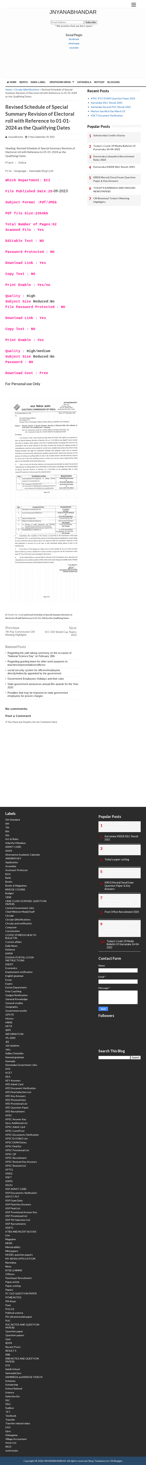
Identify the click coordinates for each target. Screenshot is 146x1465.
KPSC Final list (13, 1146)
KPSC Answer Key (15, 1119)
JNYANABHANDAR (73, 12)
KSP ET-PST (12, 1196)
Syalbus (9, 1407)
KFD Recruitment (15, 1111)
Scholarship (11, 1384)
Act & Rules (12, 838)
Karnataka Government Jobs (21, 1064)
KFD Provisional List (16, 1103)
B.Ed (7, 873)
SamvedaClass (13, 1373)
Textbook (10, 1415)
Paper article (12, 1281)
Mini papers (11, 1250)
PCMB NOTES (13, 1297)
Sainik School (12, 1369)
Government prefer (16, 1010)
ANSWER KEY (13, 858)
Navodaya (10, 1262)
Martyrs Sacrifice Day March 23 (108, 111)
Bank (8, 877)
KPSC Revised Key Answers (21, 1161)
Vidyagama (11, 1435)
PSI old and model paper (18, 1316)
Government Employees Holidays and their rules (35, 678)
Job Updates (12, 1045)
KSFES (9, 1181)
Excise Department (16, 987)
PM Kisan (10, 1301)
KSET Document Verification (107, 115)
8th (7, 831)
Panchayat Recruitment (18, 1277)
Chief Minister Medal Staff (20, 911)
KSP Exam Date (14, 1200)
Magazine (10, 1239)
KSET (8, 1177)
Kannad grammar (14, 1057)
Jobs (8, 1049)
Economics (11, 967)
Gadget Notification (16, 995)
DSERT (9, 964)
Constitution (12, 931)
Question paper (14, 1331)
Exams (8, 983)
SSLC (8, 1403)
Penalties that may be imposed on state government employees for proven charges (37, 694)
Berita (23, 82)
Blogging (113, 82)
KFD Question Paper (16, 1107)
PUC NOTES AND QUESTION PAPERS (22, 1326)
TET (7, 1411)
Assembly (10, 866)
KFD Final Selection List (18, 1092)
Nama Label (38, 82)
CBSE (8, 897)
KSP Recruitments (15, 1223)
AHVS (8, 850)
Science (9, 1392)
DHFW (9, 953)
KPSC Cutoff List (15, 1130)
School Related (13, 1388)
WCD (8, 1446)
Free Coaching (13, 991)
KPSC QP (10, 1154)
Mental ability (12, 1247)
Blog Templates (97, 1460)
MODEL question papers (19, 1254)
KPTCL (9, 1169)
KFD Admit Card (14, 1084)
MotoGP (99, 82)
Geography (11, 1006)
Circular (9, 915)
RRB (7, 1354)
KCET (8, 1072)
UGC (8, 1427)
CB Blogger (116, 1460)
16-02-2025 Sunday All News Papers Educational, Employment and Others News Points (118, 928)
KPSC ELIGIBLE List (16, 1138)
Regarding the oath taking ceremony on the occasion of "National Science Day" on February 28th (39, 654)
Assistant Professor (16, 870)
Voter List (10, 1442)
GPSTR (9, 1014)
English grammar (14, 975)
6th (7, 823)
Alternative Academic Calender (22, 854)
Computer (11, 927)
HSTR (8, 1026)
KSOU (8, 1185)
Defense (10, 949)
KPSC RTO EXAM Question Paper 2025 (113, 98)
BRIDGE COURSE (15, 889)
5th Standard (12, 819)
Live (7, 1235)
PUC (8, 1320)
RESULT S (10, 1350)
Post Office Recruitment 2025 (122, 911)
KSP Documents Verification (21, 1192)
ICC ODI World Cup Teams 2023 (61, 633)
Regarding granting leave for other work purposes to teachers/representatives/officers (37, 663)
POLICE (9, 1309)
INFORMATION (14, 1033)
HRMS (8, 1022)
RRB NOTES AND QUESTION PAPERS (22, 1360)
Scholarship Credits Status (109, 135)
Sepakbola (84, 82)
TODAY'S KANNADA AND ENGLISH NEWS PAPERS (114, 189)
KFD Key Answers (15, 1095)
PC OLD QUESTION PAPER (21, 1293)
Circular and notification (18, 923)
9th (7, 835)
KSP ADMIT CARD (16, 1188)
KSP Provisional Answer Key (21, 1212)
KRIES (8, 1173)
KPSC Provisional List (17, 1150)
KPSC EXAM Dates (16, 1142)
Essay (8, 979)
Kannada (10, 1061)
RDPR (8, 1343)
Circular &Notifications (26, 89)
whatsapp (73, 43)
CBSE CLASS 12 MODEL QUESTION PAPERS (25, 902)
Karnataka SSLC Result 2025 (106, 102)
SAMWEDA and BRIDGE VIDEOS (24, 1376)
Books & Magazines (16, 885)
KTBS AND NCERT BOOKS (20, 1231)
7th (7, 827)
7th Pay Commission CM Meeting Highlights (20, 633)
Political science (14, 1312)
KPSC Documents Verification (22, 1134)
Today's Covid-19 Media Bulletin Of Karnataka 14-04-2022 (114, 147)
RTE (7, 1365)
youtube (74, 47)
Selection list (12, 1396)
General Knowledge (16, 999)
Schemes (10, 1380)
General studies (14, 1003)
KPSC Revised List (15, 1165)
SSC (7, 1400)
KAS (7, 1068)
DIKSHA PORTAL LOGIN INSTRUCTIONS (19, 959)
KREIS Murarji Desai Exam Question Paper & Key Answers (114, 179)
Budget (9, 893)
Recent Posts (13, 1346)
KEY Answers (13, 1080)
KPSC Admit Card (15, 1126)
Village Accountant (16, 1438)
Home (13, 82)
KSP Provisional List (16, 1215)
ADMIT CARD (13, 846)
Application (11, 862)
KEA (7, 1076)
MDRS (8, 1243)
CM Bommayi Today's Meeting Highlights (111, 200)
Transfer (10, 1419)
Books (8, 881)
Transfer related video (17, 1423)
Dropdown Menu (60, 82)
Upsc (8, 1431)
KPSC (8, 1115)
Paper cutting (13, 1285)
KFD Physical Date (15, 1099)
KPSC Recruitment (16, 1157)
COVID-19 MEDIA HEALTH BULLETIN (20, 936)
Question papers (14, 1335)
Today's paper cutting (117, 859)
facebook (74, 39)
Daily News (11, 945)
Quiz (8, 1339)
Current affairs (13, 941)
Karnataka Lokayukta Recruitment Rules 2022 (113, 158)
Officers (10, 1274)
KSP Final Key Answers (18, 1204)
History (9, 1018)
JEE (7, 1041)
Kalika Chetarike (14, 1053)
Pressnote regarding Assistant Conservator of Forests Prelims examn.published (122, 900)
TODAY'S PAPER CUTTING (120, 847)
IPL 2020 (10, 1037)
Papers (9, 1289)
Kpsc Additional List (16, 1122)
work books (11, 1450)
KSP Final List (12, 1208)
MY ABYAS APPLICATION (20, 1258)
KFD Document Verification (20, 1088)
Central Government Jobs (19, 907)
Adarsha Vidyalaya (15, 842)
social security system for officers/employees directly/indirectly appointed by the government (34, 672)
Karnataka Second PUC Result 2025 (111, 106)
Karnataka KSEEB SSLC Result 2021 (114, 166)
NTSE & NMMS (13, 1270)
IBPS (8, 1030)
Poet (8, 1305)
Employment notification (19, 971)
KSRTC (9, 1227)
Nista (8, 1266)
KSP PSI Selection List (17, 1219)
